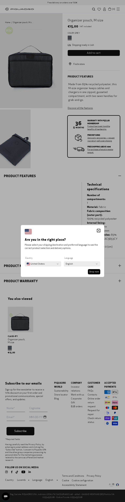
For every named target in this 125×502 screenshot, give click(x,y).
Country (29, 258)
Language (68, 258)
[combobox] (36, 264)
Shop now (94, 271)
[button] (98, 230)
